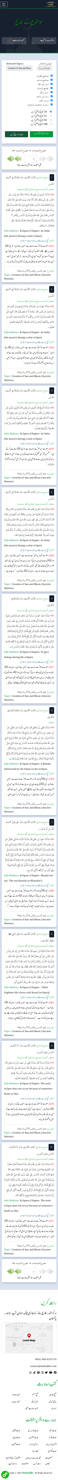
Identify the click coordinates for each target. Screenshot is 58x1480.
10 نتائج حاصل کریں (39, 112)
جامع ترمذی (43, 88)
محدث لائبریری (33, 1431)
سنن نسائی (44, 92)
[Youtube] (50, 1373)
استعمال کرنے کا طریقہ (13, 1458)
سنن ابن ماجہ (42, 96)
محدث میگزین (33, 1438)
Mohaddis (27, 1472)
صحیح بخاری (43, 76)
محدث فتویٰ (16, 1431)
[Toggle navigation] (4, 4)
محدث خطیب (15, 1444)
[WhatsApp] (30, 1373)
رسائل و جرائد (33, 1444)
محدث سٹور (52, 1431)
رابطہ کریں (37, 1464)
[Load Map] (29, 1338)
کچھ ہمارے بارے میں (33, 1458)
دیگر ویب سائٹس (48, 40)
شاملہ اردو (35, 1451)
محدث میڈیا (16, 1438)
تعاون (47, 1464)
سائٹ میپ (12, 1464)
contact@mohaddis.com (43, 1366)
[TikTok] (34, 1373)
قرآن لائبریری (51, 1444)
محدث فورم (52, 1438)
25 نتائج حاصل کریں (39, 116)
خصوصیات (48, 1458)
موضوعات (25, 1464)
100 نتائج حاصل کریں (39, 124)
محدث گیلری (52, 1451)
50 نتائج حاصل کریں (39, 120)
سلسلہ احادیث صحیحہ (38, 105)
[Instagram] (42, 1373)
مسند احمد (44, 101)
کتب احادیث (19, 40)
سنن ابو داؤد (43, 84)
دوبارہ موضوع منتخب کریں (41, 133)
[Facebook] (55, 1373)
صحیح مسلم (43, 80)
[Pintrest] (38, 1373)
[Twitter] (46, 1373)
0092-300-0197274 (45, 1359)
